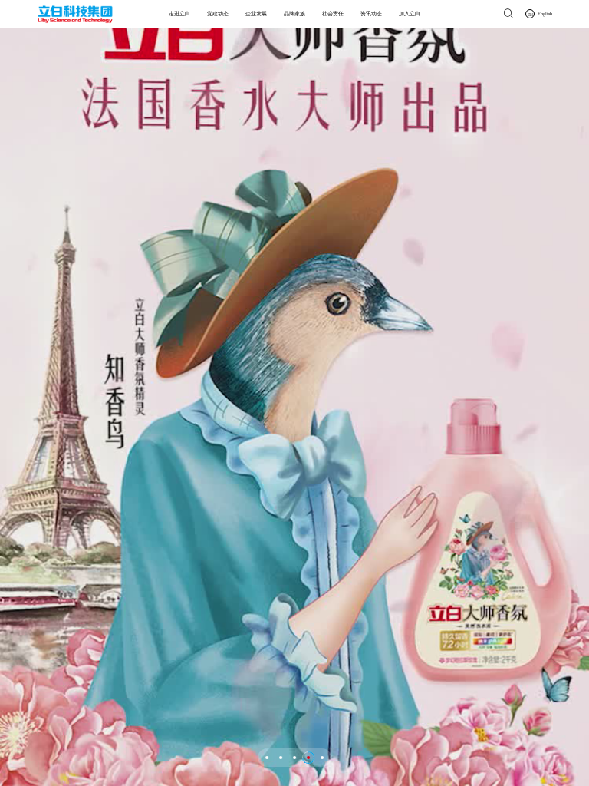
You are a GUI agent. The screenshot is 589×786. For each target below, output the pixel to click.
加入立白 (409, 14)
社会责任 (333, 14)
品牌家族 (294, 14)
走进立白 (179, 14)
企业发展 (256, 14)
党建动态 (218, 14)
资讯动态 (371, 14)
